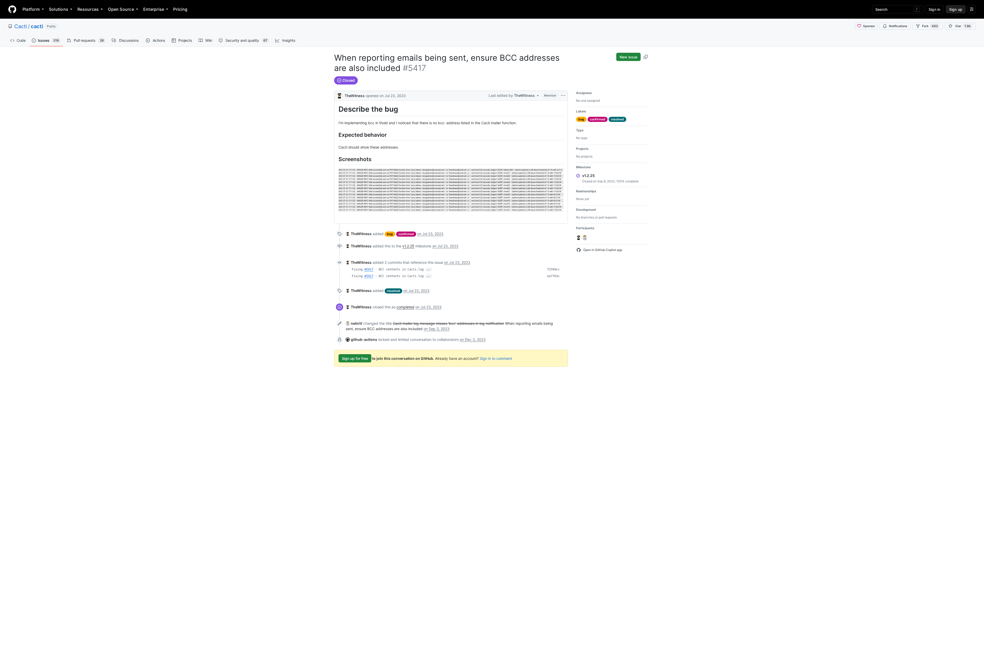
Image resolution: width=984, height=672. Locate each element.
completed (405, 307)
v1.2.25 (408, 246)
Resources (88, 9)
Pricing (180, 9)
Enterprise (153, 9)
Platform (31, 9)
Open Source (121, 9)
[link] (359, 233)
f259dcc (553, 269)
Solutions (58, 9)
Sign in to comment (496, 358)
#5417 (368, 269)
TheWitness (355, 95)
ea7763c (553, 276)
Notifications (898, 26)
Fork (930, 26)
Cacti (20, 26)
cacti (37, 26)
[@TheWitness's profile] (339, 95)
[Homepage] (12, 9)
